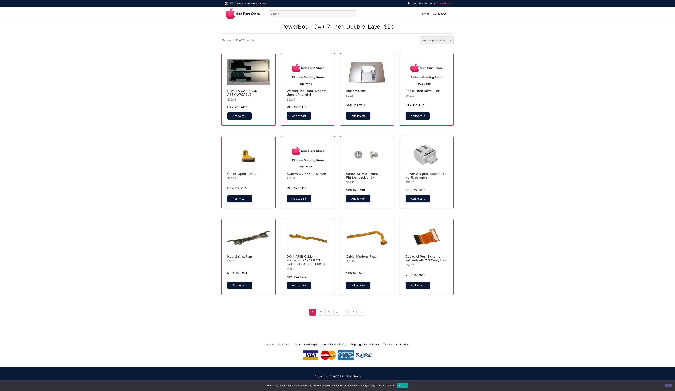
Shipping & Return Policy (365, 344)
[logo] (242, 13)
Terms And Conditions (395, 344)
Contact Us (440, 13)
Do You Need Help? (306, 344)
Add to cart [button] (239, 116)
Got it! (402, 385)
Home (426, 13)
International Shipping (333, 344)
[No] (668, 385)
